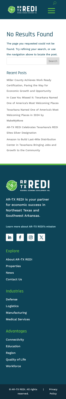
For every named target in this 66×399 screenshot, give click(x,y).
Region (11, 353)
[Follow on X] (41, 237)
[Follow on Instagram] (30, 237)
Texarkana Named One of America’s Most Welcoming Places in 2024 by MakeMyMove (32, 115)
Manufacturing (16, 312)
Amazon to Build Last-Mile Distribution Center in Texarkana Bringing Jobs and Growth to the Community (31, 145)
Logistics (12, 306)
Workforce (13, 366)
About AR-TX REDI (19, 259)
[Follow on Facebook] (20, 237)
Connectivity (15, 339)
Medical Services (18, 319)
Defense (11, 299)
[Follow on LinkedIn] (9, 237)
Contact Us (14, 279)
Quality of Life (16, 359)
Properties (13, 266)
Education (13, 346)
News (10, 272)
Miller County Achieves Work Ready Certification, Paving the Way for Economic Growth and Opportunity (29, 85)
